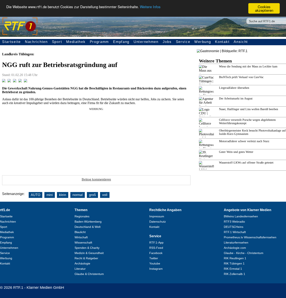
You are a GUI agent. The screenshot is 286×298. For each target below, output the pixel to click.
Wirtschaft (81, 237)
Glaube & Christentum (89, 274)
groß (92, 195)
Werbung (202, 42)
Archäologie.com (235, 247)
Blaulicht (80, 232)
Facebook (155, 253)
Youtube (154, 263)
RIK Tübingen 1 (234, 263)
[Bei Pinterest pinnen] (20, 81)
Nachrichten (36, 42)
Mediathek (75, 42)
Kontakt (222, 42)
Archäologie (82, 263)
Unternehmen (146, 42)
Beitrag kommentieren (96, 179)
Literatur (80, 268)
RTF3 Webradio (234, 221)
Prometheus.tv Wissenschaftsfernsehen (250, 237)
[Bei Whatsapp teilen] (14, 81)
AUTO (35, 195)
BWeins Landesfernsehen (241, 216)
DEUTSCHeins (233, 226)
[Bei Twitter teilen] (9, 81)
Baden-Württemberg (88, 221)
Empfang (121, 42)
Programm (99, 42)
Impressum (156, 216)
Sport (57, 42)
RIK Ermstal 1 (233, 268)
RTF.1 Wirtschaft (235, 232)
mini (49, 195)
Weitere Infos (150, 6)
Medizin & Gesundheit (89, 253)
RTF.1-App (156, 242)
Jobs (167, 42)
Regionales (82, 216)
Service (183, 42)
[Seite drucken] (25, 81)
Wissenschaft (83, 242)
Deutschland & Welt (87, 226)
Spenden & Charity (87, 247)
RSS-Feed (156, 247)
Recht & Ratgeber (86, 258)
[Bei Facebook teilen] (3, 81)
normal (77, 195)
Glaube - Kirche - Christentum (243, 253)
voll (104, 195)
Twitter (153, 258)
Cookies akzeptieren (264, 8)
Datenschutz (157, 221)
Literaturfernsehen (236, 242)
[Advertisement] (96, 140)
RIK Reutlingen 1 (235, 258)
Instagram (156, 268)
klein (62, 195)
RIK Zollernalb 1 (234, 274)
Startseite (11, 42)
